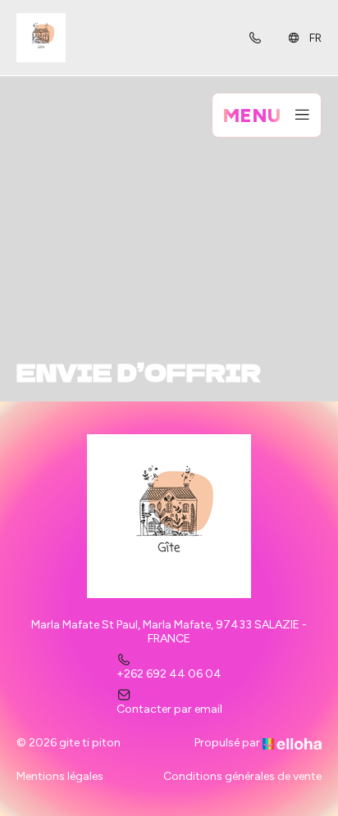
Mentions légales (59, 776)
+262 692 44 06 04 (169, 674)
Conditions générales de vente (242, 776)
